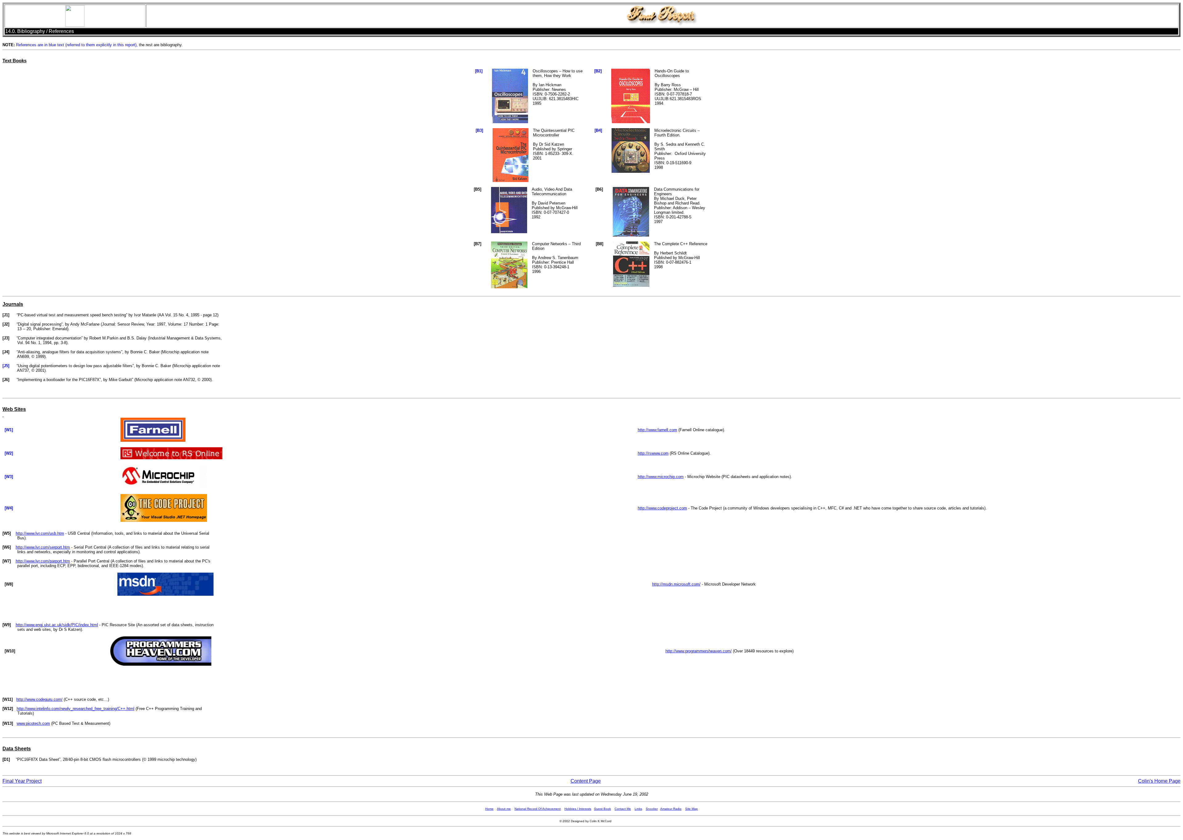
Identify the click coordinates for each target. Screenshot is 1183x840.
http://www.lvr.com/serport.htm (43, 547)
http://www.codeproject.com (662, 508)
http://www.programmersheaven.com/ (698, 651)
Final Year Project (22, 781)
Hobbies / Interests (577, 808)
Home (489, 808)
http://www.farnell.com (657, 430)
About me (504, 808)
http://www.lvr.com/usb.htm (40, 533)
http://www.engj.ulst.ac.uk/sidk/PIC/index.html (57, 625)
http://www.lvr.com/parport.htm (43, 561)
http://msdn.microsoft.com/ (676, 584)
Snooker (652, 808)
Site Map (691, 808)
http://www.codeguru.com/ (39, 699)
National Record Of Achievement (537, 808)
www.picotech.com (33, 723)
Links (638, 808)
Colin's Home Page (1159, 781)
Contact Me (623, 808)
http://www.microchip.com (661, 476)
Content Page (586, 781)
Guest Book (602, 808)
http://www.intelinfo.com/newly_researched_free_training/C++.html (75, 708)
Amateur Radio (670, 808)
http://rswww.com (653, 453)
